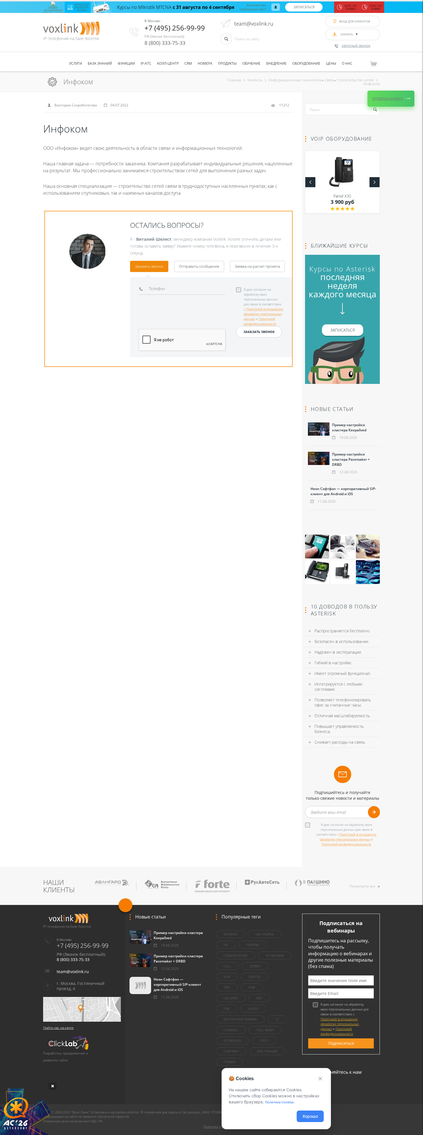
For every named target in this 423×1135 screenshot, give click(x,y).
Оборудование (306, 63)
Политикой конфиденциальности (346, 844)
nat (259, 998)
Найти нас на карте (58, 1027)
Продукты (227, 63)
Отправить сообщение (199, 266)
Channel (231, 1030)
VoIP (227, 977)
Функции (126, 63)
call (227, 966)
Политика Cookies (279, 1102)
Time (251, 987)
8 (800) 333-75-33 (164, 42)
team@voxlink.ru (253, 23)
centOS (254, 977)
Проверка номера (387, 98)
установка (275, 955)
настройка (265, 934)
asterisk (230, 934)
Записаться (304, 7)
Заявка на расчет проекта (257, 266)
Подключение (235, 955)
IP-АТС (146, 63)
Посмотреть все (362, 886)
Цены (331, 63)
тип (227, 987)
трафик (229, 1062)
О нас (347, 63)
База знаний (100, 63)
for (227, 1008)
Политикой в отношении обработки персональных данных (263, 314)
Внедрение (276, 63)
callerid (231, 998)
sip (226, 945)
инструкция (267, 1051)
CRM (188, 63)
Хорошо (310, 1116)
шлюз (253, 1008)
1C (277, 1019)
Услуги (75, 63)
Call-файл (265, 1030)
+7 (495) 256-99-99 (174, 27)
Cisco (264, 1040)
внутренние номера (240, 1019)
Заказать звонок (149, 266)
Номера (205, 63)
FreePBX (252, 945)
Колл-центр (168, 63)
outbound (232, 1040)
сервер (254, 966)
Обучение (251, 63)
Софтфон (231, 1051)
